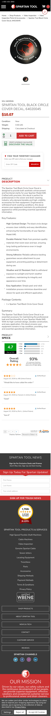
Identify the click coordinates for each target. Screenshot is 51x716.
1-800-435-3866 (8, 2)
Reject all (20, 712)
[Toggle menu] (3, 6)
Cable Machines (25, 539)
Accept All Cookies (37, 712)
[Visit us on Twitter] (15, 659)
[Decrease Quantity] (4, 137)
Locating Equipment (25, 557)
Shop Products (25, 609)
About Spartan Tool (25, 616)
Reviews (25, 648)
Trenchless (25, 562)
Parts (25, 566)
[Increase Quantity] (4, 134)
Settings (7, 712)
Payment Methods (25, 580)
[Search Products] (44, 11)
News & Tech (25, 624)
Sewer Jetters (26, 553)
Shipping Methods (26, 575)
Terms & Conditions (25, 585)
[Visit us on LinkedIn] (35, 659)
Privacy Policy (26, 589)
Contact (25, 632)
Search (35, 164)
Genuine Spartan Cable (25, 548)
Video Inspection (25, 544)
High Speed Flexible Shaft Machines (25, 535)
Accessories (25, 571)
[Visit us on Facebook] (22, 659)
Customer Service (25, 640)
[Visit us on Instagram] (29, 659)
